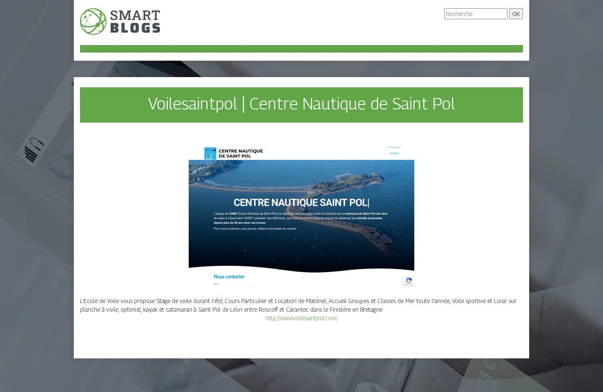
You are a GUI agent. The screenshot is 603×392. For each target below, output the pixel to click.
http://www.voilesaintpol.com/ (301, 318)
